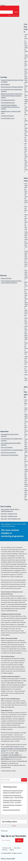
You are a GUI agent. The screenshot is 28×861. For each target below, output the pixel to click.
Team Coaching (5, 506)
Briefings (7, 524)
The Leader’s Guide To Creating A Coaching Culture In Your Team (26, 130)
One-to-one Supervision (7, 447)
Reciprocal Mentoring (6, 278)
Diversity (3, 275)
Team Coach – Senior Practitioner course (10, 518)
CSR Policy (4, 849)
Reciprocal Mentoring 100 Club (11, 810)
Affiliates (12, 849)
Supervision (4, 431)
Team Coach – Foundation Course (9, 513)
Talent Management (26, 392)
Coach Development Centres (8, 102)
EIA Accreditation (14, 755)
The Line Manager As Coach (7, 118)
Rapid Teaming (25, 409)
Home (2, 524)
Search (16, 12)
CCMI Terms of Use (6, 848)
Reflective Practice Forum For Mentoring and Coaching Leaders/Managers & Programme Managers (11, 95)
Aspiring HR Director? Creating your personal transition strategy (26, 425)
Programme (4, 748)
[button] (18, 6)
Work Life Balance (5, 84)
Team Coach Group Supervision (8, 452)
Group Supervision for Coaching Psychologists (12, 450)
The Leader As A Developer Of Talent (26, 494)
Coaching (3, 77)
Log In (18, 15)
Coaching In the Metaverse (7, 115)
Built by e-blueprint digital (8, 858)
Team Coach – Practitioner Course (9, 516)
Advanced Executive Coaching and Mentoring (12, 86)
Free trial (9, 15)
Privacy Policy (17, 848)
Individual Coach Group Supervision (9, 455)
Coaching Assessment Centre (8, 100)
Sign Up (14, 15)
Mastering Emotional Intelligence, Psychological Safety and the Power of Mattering (10, 107)
